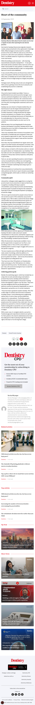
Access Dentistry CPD (13, 386)
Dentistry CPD (26, 673)
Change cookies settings (9, 673)
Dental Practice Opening (15, 333)
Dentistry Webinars (26, 683)
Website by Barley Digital (27, 700)
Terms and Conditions (7, 700)
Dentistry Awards (26, 679)
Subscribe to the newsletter (17, 688)
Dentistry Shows (26, 676)
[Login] (29, 3)
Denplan (4, 333)
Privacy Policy (17, 700)
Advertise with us (9, 676)
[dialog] (2, 702)
